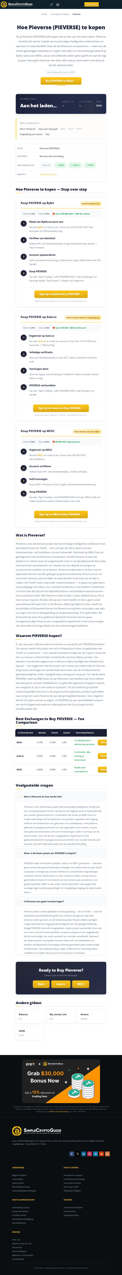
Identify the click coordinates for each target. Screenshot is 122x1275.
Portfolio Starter (19, 1215)
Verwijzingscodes (71, 1215)
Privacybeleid (18, 1259)
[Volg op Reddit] (101, 1153)
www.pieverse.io (48, 174)
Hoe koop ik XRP (71, 1186)
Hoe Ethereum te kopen (74, 1179)
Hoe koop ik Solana (72, 1183)
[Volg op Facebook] (71, 1153)
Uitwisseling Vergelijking (22, 1219)
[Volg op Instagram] (89, 1153)
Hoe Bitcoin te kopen (73, 1175)
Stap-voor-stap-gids (48, 129)
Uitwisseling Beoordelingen (24, 1190)
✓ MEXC (90, 165)
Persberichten (70, 1211)
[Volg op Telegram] (95, 1153)
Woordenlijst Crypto (21, 1186)
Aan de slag (91, 4)
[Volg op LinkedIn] (83, 1153)
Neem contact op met (22, 1243)
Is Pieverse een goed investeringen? (44, 901)
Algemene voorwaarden (22, 1255)
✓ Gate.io (75, 165)
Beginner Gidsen (19, 1175)
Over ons (16, 1239)
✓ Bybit (60, 165)
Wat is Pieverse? (28, 129)
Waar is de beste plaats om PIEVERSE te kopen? (50, 853)
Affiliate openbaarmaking (58, 1111)
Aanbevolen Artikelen (73, 1207)
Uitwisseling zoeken (20, 1207)
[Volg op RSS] (107, 1153)
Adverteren (17, 1247)
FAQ (47, 134)
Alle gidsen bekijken (72, 1190)
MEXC (79, 128)
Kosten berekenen (20, 1211)
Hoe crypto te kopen (59, 14)
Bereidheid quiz (19, 1223)
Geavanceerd (18, 1183)
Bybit (63, 128)
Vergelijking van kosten (31, 134)
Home (44, 14)
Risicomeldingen (19, 1251)
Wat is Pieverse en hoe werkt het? (43, 796)
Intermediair (17, 1179)
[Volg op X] (77, 1153)
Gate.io (71, 128)
